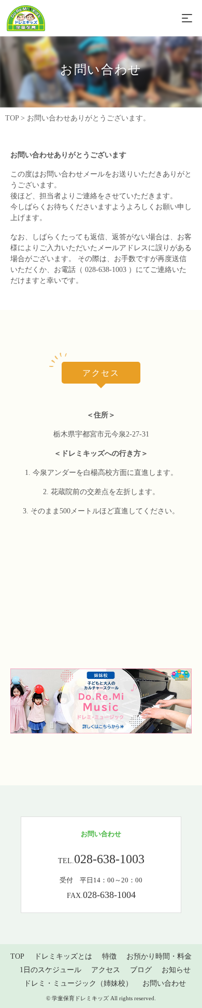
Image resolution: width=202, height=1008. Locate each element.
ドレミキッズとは (63, 956)
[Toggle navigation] (187, 18)
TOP (17, 956)
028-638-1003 (105, 270)
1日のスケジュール (50, 969)
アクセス (105, 969)
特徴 (109, 956)
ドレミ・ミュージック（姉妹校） (78, 983)
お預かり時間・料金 (159, 956)
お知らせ (176, 969)
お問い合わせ (164, 983)
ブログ (141, 969)
